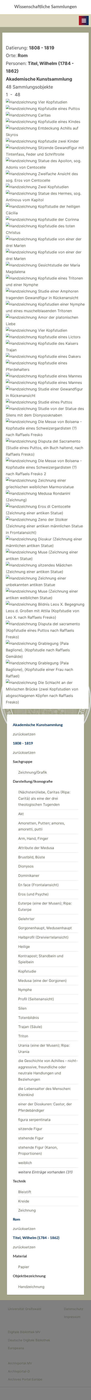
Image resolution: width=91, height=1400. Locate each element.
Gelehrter (26, 919)
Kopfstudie (27, 971)
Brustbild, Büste (31, 857)
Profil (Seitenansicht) (36, 999)
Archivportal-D (19, 1371)
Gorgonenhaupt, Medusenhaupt (45, 928)
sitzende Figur (30, 1129)
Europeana (16, 1348)
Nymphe (25, 989)
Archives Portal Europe (25, 1379)
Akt (21, 814)
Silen (22, 1008)
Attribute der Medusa (36, 848)
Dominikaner (28, 875)
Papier (23, 1267)
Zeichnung (27, 1210)
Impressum (72, 1317)
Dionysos (26, 866)
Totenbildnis (28, 1017)
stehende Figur (31, 1138)
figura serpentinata (34, 1119)
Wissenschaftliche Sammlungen (45, 7)
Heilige (24, 946)
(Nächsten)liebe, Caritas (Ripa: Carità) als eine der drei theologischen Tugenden (44, 798)
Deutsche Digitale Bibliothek (29, 1340)
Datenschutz (73, 1309)
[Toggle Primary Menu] (84, 20)
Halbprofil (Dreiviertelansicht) (43, 937)
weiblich (25, 1163)
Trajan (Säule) (30, 1026)
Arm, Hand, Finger (33, 838)
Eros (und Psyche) (33, 894)
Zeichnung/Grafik (32, 772)
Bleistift (24, 1192)
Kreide (23, 1201)
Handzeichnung (31, 1286)
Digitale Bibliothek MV (24, 1332)
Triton (23, 1036)
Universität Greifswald (24, 1309)
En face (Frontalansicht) (38, 885)
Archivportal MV (20, 1363)
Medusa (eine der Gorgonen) (42, 980)
